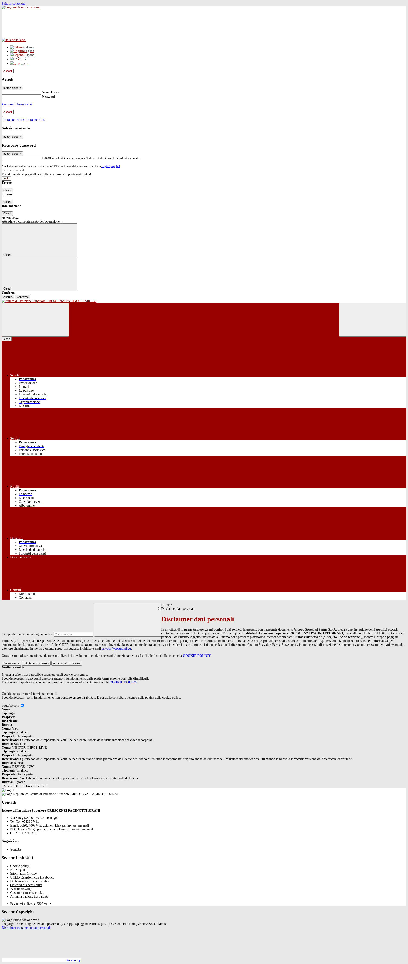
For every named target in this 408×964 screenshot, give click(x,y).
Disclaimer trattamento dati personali (26, 927)
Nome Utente (51, 92)
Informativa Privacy (23, 873)
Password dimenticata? (17, 104)
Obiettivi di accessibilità (26, 885)
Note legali (17, 870)
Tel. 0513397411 (27, 821)
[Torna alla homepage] (204, 301)
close (6, 338)
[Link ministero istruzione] (20, 7)
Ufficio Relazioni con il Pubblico (32, 877)
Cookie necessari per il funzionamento (28, 693)
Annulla (8, 296)
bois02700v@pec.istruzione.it (55, 829)
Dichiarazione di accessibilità (29, 881)
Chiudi (7, 190)
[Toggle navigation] (35, 320)
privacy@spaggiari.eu (116, 648)
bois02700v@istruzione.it (54, 825)
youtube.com (11, 705)
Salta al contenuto (14, 3)
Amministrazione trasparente (29, 896)
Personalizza (11, 663)
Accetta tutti (66, 663)
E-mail (46, 158)
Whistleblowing (20, 889)
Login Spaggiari (110, 166)
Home (165, 605)
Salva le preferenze (35, 786)
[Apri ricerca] (372, 320)
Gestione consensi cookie (27, 892)
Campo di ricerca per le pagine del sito (27, 634)
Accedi (7, 71)
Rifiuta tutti (36, 663)
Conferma (23, 296)
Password (48, 96)
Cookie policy (19, 866)
